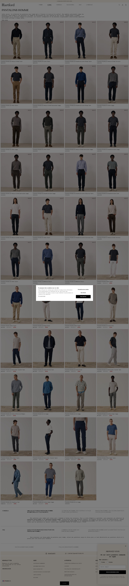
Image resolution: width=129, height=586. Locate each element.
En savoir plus (41, 296)
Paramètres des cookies (83, 289)
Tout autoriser (83, 296)
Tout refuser (83, 292)
